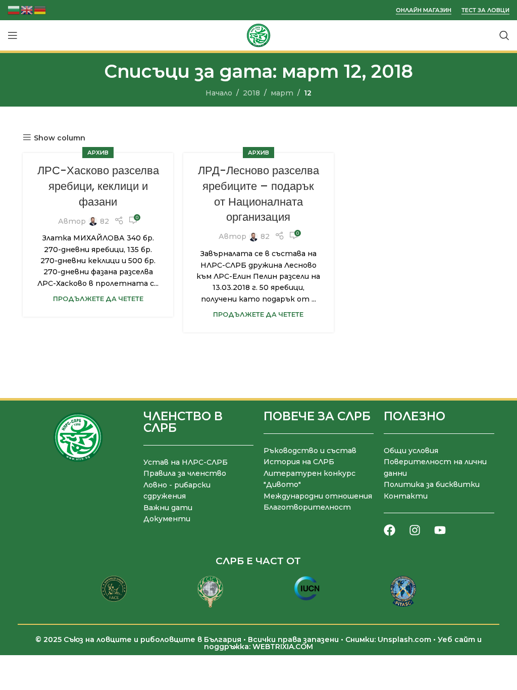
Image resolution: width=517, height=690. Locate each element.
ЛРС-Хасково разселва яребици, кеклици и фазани (98, 186)
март (282, 92)
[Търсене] (504, 35)
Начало (218, 92)
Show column (59, 137)
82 (104, 221)
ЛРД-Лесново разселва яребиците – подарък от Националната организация (258, 194)
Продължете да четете (98, 299)
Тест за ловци (485, 10)
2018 (251, 92)
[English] (27, 9)
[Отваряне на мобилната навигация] (13, 35)
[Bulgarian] (14, 9)
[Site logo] (258, 34)
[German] (40, 9)
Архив (98, 152)
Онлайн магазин (423, 10)
